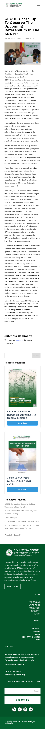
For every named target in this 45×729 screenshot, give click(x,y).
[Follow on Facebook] (20, 709)
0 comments (28, 38)
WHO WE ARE (35, 602)
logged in (20, 340)
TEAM (38, 640)
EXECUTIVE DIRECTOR (31, 637)
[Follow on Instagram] (25, 709)
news (19, 38)
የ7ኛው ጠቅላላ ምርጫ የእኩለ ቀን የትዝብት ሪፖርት (21, 521)
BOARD (37, 634)
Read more (12, 586)
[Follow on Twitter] (14, 709)
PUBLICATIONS (34, 608)
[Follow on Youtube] (31, 709)
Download (22, 423)
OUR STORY (35, 628)
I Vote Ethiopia (10, 518)
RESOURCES (35, 611)
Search (36, 355)
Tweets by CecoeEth (13, 535)
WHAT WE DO (34, 605)
